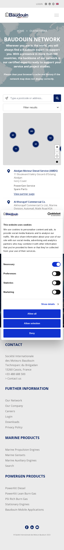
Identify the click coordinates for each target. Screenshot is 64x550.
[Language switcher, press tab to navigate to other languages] (57, 4)
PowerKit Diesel (15, 488)
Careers (10, 411)
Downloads (12, 422)
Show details (48, 304)
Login (39, 4)
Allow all (32, 313)
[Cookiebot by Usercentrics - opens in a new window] (48, 214)
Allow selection (32, 323)
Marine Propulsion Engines (22, 449)
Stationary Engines (17, 504)
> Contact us (13, 378)
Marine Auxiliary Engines (20, 460)
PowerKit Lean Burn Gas (20, 493)
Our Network (13, 400)
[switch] (53, 273)
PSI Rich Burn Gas (16, 499)
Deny (32, 333)
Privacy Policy (13, 427)
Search (9, 466)
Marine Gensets (15, 455)
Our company (14, 406)
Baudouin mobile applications (24, 509)
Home (20, 31)
